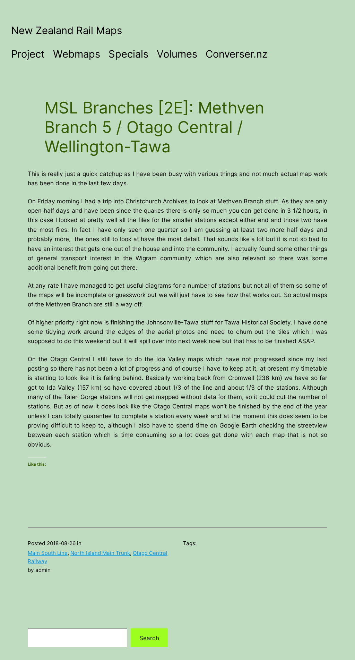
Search (149, 638)
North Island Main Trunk (100, 553)
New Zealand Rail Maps (66, 30)
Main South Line (48, 553)
